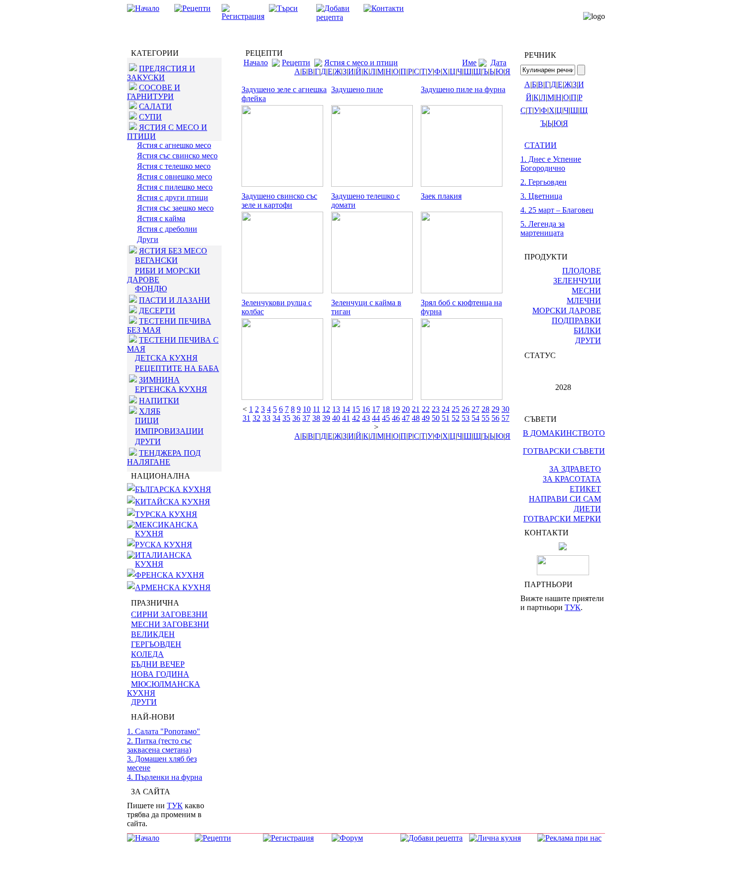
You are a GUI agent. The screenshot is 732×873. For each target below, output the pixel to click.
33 (266, 418)
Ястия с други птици (172, 197)
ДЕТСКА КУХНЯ (166, 358)
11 (316, 409)
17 (376, 409)
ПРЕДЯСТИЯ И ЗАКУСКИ (161, 73)
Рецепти (296, 62)
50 (436, 418)
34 (276, 418)
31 (246, 418)
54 (476, 418)
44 (376, 418)
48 (416, 418)
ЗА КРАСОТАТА (572, 479)
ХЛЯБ (149, 411)
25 (456, 409)
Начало (256, 62)
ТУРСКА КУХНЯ (166, 514)
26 (466, 409)
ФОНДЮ (151, 288)
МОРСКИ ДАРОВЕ (566, 310)
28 (485, 409)
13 (336, 409)
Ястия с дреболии (167, 229)
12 (326, 409)
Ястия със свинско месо (177, 155)
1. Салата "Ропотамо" (163, 731)
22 (426, 409)
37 (306, 418)
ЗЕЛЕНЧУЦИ (577, 280)
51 (446, 418)
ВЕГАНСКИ (156, 260)
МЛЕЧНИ (584, 300)
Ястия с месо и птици (361, 62)
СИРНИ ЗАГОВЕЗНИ (169, 614)
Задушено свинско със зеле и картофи (279, 200)
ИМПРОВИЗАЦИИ (169, 431)
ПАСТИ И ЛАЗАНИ (174, 300)
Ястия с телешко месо (174, 166)
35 (286, 418)
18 (386, 409)
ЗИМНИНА (159, 379)
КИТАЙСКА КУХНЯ (172, 502)
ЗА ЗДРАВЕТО (575, 469)
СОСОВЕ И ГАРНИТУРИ (153, 92)
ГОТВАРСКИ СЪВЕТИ (564, 451)
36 (296, 418)
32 (256, 418)
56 (495, 418)
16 (366, 409)
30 (505, 409)
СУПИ (150, 117)
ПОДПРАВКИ (576, 320)
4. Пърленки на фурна (164, 777)
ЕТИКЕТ (585, 489)
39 (326, 418)
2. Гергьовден (543, 182)
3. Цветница (541, 196)
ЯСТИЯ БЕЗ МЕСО (173, 251)
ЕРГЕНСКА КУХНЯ (171, 389)
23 (436, 409)
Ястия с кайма (161, 218)
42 (356, 418)
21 (416, 409)
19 (396, 409)
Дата (498, 62)
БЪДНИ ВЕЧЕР (158, 664)
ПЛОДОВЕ (581, 270)
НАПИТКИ (159, 400)
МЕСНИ (586, 290)
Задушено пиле (357, 89)
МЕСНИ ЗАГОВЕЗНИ (170, 624)
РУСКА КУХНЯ (163, 544)
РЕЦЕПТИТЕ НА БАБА (177, 368)
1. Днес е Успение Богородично (550, 163)
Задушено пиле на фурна (463, 89)
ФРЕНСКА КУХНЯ (169, 575)
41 (346, 418)
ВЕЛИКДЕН (153, 634)
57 (505, 418)
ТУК (175, 805)
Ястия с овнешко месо (174, 176)
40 (336, 418)
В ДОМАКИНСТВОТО (564, 433)
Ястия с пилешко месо (175, 187)
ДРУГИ (148, 441)
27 (476, 409)
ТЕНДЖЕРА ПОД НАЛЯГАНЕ (164, 457)
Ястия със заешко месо (175, 208)
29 (495, 409)
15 (356, 409)
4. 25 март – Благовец (557, 210)
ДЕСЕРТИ (157, 310)
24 (446, 409)
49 (426, 418)
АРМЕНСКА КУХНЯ (173, 587)
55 (485, 418)
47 (406, 418)
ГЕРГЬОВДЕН (156, 644)
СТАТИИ (540, 145)
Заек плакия (441, 196)
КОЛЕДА (147, 654)
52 (456, 418)
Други (147, 239)
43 (366, 418)
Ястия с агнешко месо (174, 145)
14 (346, 409)
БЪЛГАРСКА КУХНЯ (173, 489)
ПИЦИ (147, 420)
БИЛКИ (587, 330)
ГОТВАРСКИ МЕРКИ (562, 518)
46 (396, 418)
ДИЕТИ (587, 508)
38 (316, 418)
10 (307, 409)
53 (466, 418)
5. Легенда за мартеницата (542, 228)
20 (406, 409)
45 (386, 418)
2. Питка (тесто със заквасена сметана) (159, 745)
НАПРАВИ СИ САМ (565, 499)
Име (469, 62)
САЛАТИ (155, 106)
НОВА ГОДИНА (160, 674)
